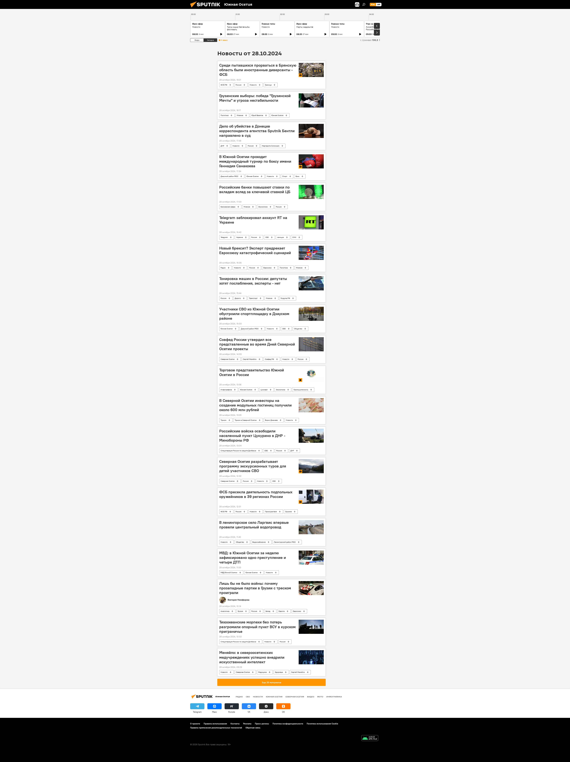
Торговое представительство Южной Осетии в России (251, 372)
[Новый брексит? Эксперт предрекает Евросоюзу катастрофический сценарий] (311, 253)
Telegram (224, 237)
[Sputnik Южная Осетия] (206, 8)
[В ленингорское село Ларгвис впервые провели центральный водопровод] (311, 527)
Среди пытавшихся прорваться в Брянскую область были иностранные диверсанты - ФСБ (257, 70)
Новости (196, 27)
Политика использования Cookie (322, 723)
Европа (282, 611)
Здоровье (279, 672)
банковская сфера (228, 207)
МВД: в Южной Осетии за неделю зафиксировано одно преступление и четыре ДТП (252, 558)
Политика (224, 115)
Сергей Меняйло (249, 359)
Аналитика (225, 611)
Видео (310, 696)
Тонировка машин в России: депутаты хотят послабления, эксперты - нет (253, 281)
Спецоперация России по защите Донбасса (238, 450)
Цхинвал (264, 390)
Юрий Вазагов (257, 115)
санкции (280, 237)
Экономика (262, 207)
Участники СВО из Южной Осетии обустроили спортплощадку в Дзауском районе (254, 314)
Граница (268, 85)
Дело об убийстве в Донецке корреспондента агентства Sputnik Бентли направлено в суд (257, 131)
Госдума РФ (285, 298)
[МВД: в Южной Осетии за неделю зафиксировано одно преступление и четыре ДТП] (311, 558)
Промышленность (300, 390)
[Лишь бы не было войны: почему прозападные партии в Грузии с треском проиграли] (311, 588)
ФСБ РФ (224, 85)
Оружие (288, 511)
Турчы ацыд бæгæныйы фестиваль (238, 28)
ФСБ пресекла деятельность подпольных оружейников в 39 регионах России (255, 494)
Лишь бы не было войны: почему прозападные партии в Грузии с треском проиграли (255, 588)
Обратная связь (253, 727)
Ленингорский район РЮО (285, 542)
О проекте (195, 723)
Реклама (247, 723)
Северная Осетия (228, 359)
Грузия (240, 611)
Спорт (284, 176)
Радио (223, 268)
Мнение (240, 115)
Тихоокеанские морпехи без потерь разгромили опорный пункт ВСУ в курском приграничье (257, 627)
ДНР (222, 146)
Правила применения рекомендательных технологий (216, 727)
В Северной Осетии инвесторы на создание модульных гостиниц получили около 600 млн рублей (255, 405)
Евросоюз (267, 268)
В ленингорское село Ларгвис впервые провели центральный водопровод (254, 524)
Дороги (238, 298)
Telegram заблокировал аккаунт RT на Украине (253, 220)
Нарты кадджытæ (304, 27)
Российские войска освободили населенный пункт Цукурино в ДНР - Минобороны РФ (252, 436)
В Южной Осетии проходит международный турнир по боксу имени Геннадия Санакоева (255, 161)
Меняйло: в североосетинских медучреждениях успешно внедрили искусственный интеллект (251, 657)
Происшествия (271, 511)
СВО (267, 237)
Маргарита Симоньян (270, 146)
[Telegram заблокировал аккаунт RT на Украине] (311, 222)
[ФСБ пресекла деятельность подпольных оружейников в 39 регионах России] (311, 497)
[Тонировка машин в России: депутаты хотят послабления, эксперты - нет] (311, 283)
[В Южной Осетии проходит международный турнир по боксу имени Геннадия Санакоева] (311, 161)
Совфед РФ (269, 359)
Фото (320, 696)
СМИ (294, 237)
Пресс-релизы (262, 723)
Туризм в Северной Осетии (246, 420)
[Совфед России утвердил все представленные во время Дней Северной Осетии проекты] (311, 344)
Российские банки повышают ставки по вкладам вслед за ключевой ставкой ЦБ (254, 189)
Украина (239, 237)
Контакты (235, 723)
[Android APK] (370, 738)
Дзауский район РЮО (229, 176)
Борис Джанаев (271, 420)
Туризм (223, 420)
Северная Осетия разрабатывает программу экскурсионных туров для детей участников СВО (252, 466)
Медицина (262, 672)
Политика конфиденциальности (288, 723)
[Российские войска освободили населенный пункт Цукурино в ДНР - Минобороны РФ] (311, 436)
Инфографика (226, 390)
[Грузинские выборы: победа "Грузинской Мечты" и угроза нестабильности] (311, 100)
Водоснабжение (259, 542)
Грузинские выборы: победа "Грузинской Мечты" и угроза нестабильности (255, 98)
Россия (238, 85)
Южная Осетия (277, 115)
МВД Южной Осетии (229, 572)
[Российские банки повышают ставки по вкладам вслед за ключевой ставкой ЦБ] (311, 192)
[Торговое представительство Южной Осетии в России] (311, 375)
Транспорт (253, 298)
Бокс (297, 176)
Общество (298, 329)
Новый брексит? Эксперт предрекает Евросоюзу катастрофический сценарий (255, 250)
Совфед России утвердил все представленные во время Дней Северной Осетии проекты (257, 344)
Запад (267, 611)
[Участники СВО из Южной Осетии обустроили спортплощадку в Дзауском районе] (311, 314)
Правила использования (215, 723)
